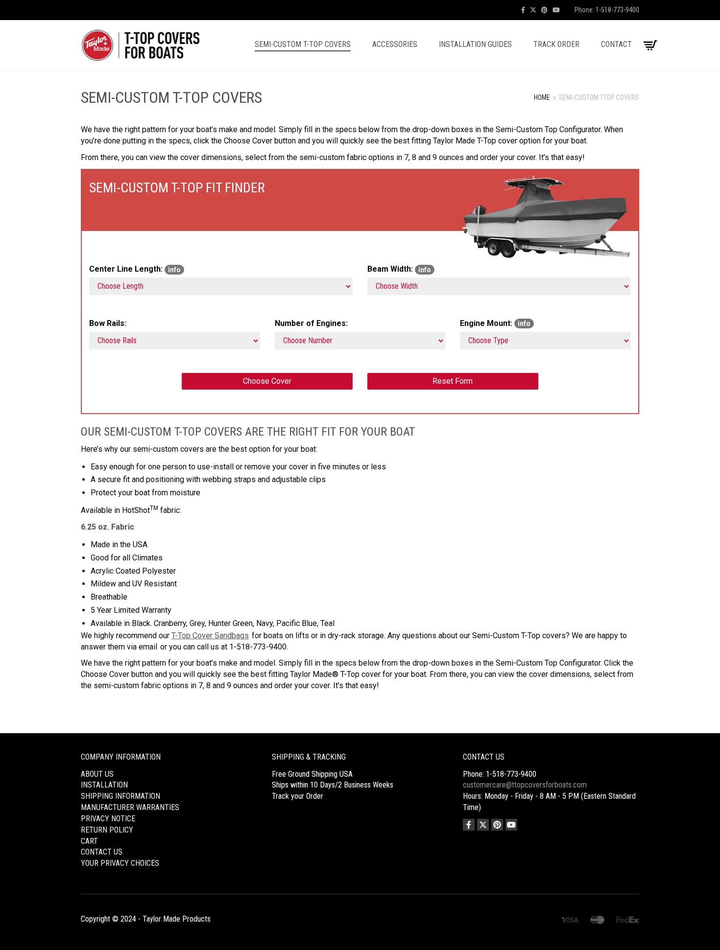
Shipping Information (120, 796)
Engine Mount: (495, 323)
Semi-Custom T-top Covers (303, 44)
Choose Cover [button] (267, 381)
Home (542, 97)
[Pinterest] (544, 10)
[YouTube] (556, 10)
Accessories (394, 44)
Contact (616, 44)
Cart (89, 841)
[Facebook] (523, 10)
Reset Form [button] (452, 381)
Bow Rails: (107, 323)
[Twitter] (533, 10)
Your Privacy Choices (120, 863)
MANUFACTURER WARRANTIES (130, 807)
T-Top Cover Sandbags (210, 635)
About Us (97, 774)
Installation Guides (475, 44)
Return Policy (107, 829)
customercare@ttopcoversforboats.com (525, 784)
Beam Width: (399, 269)
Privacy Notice (108, 818)
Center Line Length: (135, 269)
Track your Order (297, 796)
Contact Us (101, 852)
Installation (104, 784)
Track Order (556, 44)
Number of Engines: (311, 323)
